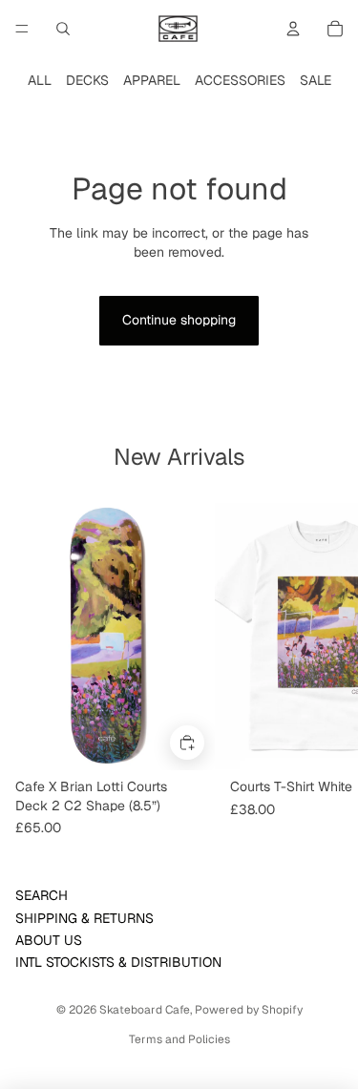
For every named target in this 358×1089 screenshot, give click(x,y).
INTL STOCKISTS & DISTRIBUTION (118, 962)
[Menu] (22, 29)
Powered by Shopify (249, 1009)
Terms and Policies (179, 1039)
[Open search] (63, 29)
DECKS (87, 80)
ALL (40, 80)
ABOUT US (48, 940)
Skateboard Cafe (144, 1009)
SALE (315, 80)
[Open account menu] (293, 29)
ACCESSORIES (240, 80)
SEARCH (41, 895)
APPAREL (151, 80)
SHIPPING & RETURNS (84, 918)
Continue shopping (179, 319)
